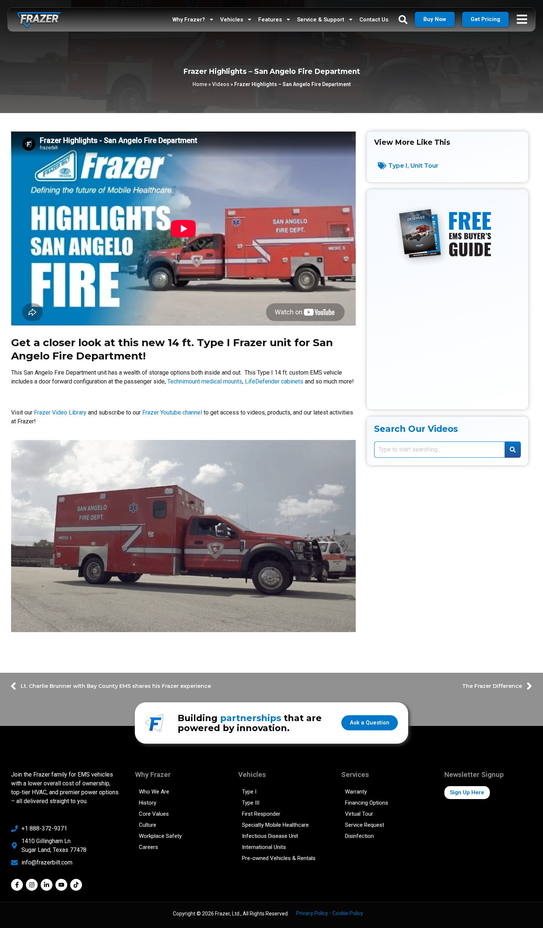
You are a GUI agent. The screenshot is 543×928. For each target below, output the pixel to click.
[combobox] (439, 449)
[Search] (513, 449)
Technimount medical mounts (204, 381)
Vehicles (231, 19)
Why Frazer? (189, 19)
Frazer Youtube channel (172, 412)
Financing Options (366, 802)
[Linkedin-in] (46, 885)
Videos (220, 84)
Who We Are (154, 791)
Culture (147, 825)
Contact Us (373, 19)
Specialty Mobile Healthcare (275, 825)
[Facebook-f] (17, 885)
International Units (264, 847)
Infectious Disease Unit (270, 836)
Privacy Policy (312, 913)
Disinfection (359, 836)
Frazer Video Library (60, 412)
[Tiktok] (76, 885)
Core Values (154, 814)
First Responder (261, 814)
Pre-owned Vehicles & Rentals (278, 858)
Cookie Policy (347, 913)
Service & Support (320, 19)
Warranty (356, 791)
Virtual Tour (359, 814)
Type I (397, 165)
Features (270, 19)
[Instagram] (32, 885)
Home (199, 84)
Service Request (364, 825)
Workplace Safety (160, 836)
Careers (148, 847)
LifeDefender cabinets (274, 381)
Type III (250, 802)
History (147, 802)
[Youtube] (61, 885)
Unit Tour (424, 165)
